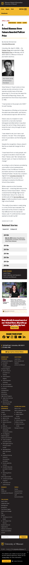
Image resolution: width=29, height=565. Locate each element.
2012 (6, 261)
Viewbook (4, 13)
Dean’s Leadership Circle (20, 410)
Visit (12, 9)
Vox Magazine (6, 434)
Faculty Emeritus (18, 491)
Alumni (24, 22)
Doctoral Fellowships (8, 386)
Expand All (6, 229)
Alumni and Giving (20, 406)
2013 (6, 257)
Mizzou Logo (2, 3)
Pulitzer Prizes (6, 50)
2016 (6, 245)
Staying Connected (19, 428)
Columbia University (16, 176)
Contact (3, 532)
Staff (16, 495)
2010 (6, 265)
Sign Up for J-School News (15, 352)
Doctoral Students (19, 497)
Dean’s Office (4, 501)
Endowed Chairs (18, 493)
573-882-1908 (6, 347)
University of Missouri (11, 4)
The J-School (4, 499)
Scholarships (4, 394)
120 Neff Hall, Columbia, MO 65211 (13, 345)
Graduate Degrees (5, 369)
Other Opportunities (6, 476)
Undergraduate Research (7, 493)
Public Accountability (6, 530)
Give (2, 9)
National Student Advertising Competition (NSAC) (7, 430)
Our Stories (18, 357)
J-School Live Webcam (9, 277)
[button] (17, 561)
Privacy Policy (5, 557)
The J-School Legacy (6, 509)
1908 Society (19, 412)
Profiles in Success (19, 422)
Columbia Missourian (8, 44)
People (16, 487)
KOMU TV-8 (5, 420)
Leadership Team (5, 503)
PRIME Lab (3, 491)
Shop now (14, 327)
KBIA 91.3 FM (6, 418)
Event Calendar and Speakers (12, 275)
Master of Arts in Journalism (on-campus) (7, 372)
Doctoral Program (7, 384)
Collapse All (13, 229)
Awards (19, 22)
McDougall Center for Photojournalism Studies (8, 445)
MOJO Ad (5, 426)
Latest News (7, 273)
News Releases (12, 22)
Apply (7, 9)
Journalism (5, 363)
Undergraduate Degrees (7, 361)
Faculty (16, 489)
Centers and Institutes (6, 437)
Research (4, 487)
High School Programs (6, 396)
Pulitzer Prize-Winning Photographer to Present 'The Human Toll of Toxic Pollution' (15, 239)
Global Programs (5, 435)
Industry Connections (6, 528)
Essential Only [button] (6, 561)
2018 (6, 235)
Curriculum (4, 388)
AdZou (4, 414)
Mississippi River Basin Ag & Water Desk (7, 451)
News (2, 489)
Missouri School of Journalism (13, 3)
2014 (6, 253)
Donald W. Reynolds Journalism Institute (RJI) (7, 469)
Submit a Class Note (21, 420)
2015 (6, 249)
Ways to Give (18, 408)
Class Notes (17, 418)
